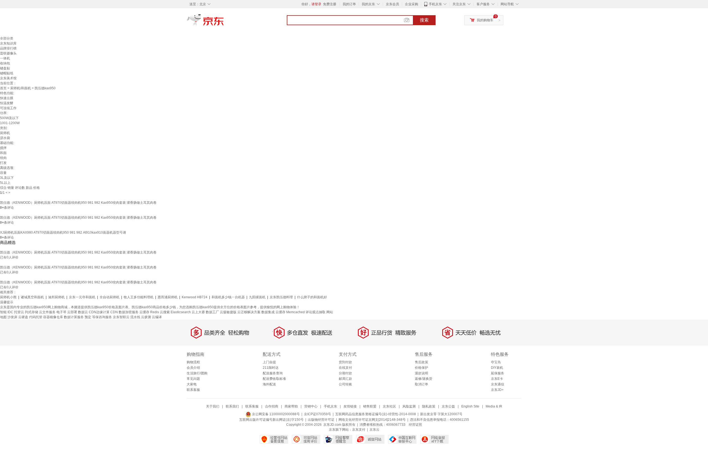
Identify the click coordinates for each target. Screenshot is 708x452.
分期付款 (345, 373)
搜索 (424, 20)
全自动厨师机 (109, 297)
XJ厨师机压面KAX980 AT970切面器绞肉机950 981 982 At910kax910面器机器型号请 (63, 232)
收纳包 (5, 63)
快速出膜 (6, 98)
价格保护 (421, 368)
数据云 (83, 312)
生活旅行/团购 (197, 373)
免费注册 (329, 4)
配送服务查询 (273, 373)
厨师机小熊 (8, 297)
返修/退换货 (423, 379)
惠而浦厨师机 (168, 297)
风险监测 (409, 406)
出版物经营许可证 (321, 420)
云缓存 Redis (149, 312)
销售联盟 (369, 406)
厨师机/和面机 (20, 88)
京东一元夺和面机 (82, 297)
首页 (3, 88)
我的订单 (349, 4)
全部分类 (6, 38)
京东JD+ (497, 390)
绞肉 (3, 158)
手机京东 (435, 4)
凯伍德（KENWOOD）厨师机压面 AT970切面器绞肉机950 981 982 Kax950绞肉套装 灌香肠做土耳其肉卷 (78, 203)
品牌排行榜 (8, 48)
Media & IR (494, 406)
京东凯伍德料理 (281, 297)
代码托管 (35, 317)
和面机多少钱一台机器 (228, 297)
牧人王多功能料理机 (138, 297)
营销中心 (310, 406)
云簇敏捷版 (228, 312)
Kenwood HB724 (194, 297)
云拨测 (146, 317)
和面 (3, 153)
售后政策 (421, 362)
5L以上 (5, 183)
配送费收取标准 (274, 379)
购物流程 (193, 362)
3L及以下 (7, 178)
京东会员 (392, 4)
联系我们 (232, 406)
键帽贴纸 (6, 73)
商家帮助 (291, 406)
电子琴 (61, 312)
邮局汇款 (345, 379)
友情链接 (350, 406)
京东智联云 (121, 317)
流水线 (135, 317)
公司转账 (345, 384)
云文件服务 (47, 312)
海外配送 (269, 384)
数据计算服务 (74, 317)
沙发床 (12, 317)
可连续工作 (8, 108)
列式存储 (31, 312)
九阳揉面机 (257, 297)
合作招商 (271, 406)
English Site (470, 406)
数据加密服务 (129, 312)
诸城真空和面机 (32, 297)
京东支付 (358, 430)
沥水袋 (5, 138)
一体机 (5, 58)
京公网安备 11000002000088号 (275, 414)
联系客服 (193, 390)
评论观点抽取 (316, 312)
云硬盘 (23, 317)
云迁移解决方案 (249, 312)
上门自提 (269, 362)
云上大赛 (198, 312)
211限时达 (270, 368)
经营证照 (415, 425)
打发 (3, 163)
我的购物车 (485, 20)
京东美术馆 (8, 78)
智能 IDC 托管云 (12, 312)
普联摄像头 (8, 53)
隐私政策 (428, 406)
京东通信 (497, 384)
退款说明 (421, 373)
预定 (88, 317)
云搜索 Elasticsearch (175, 312)
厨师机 (5, 133)
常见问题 (193, 379)
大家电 (192, 384)
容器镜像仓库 (53, 317)
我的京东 (368, 4)
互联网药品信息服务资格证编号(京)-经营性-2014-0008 (375, 414)
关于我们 (212, 406)
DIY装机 (497, 368)
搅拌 (3, 148)
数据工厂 (212, 312)
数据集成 (268, 312)
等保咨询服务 (102, 317)
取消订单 (421, 384)
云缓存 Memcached (290, 312)
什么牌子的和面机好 (312, 297)
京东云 (374, 430)
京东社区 (389, 406)
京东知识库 (8, 43)
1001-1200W (10, 123)
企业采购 (411, 4)
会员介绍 (193, 368)
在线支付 (345, 368)
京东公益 (448, 406)
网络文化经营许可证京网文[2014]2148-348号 (372, 420)
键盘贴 (5, 68)
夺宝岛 (496, 362)
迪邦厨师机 (56, 297)
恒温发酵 (6, 103)
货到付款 (345, 362)
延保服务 (497, 373)
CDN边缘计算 (99, 312)
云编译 (157, 317)
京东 (224, 22)
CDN (114, 312)
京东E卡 (497, 379)
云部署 (72, 312)
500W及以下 (9, 118)
